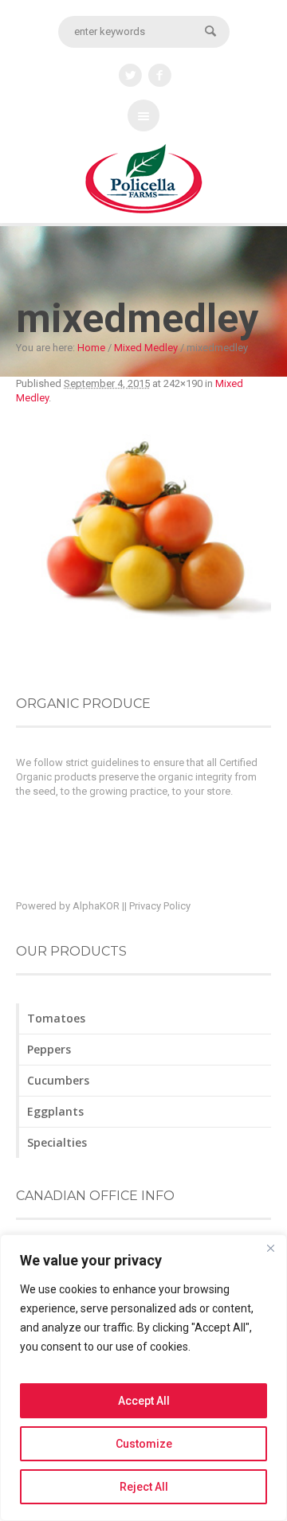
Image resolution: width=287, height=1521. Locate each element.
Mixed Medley (146, 348)
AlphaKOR (96, 906)
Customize (144, 1443)
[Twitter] (131, 76)
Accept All (144, 1400)
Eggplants (55, 1111)
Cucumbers (58, 1080)
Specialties (57, 1142)
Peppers (49, 1049)
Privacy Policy (160, 906)
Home (91, 348)
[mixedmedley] (143, 534)
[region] (143, 1377)
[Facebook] (160, 76)
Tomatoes (56, 1018)
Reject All (144, 1486)
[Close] (270, 1247)
